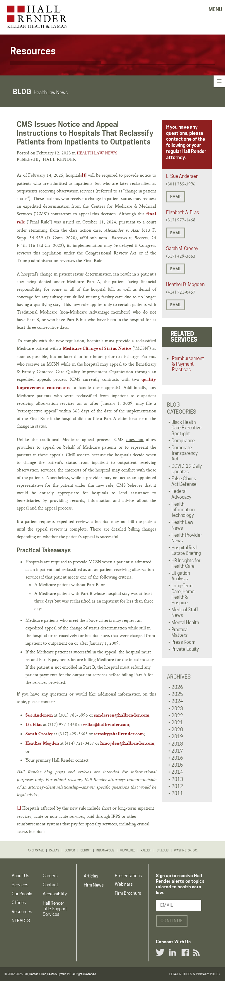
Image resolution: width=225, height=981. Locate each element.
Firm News (94, 885)
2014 (177, 772)
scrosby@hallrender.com (119, 734)
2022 (177, 715)
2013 (177, 779)
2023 (177, 708)
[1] (84, 175)
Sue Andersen (39, 715)
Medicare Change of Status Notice (97, 349)
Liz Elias (33, 725)
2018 (177, 744)
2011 (177, 793)
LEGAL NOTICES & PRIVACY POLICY (195, 974)
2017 (177, 751)
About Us (20, 875)
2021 (177, 722)
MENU (215, 9)
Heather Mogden (42, 743)
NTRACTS (21, 920)
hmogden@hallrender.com (127, 743)
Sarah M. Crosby (182, 248)
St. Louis (162, 850)
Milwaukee (127, 850)
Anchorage (36, 850)
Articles (91, 876)
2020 (177, 729)
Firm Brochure (128, 893)
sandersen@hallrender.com (121, 715)
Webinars (124, 884)
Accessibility (55, 893)
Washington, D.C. (185, 850)
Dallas (54, 850)
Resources (22, 911)
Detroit (86, 850)
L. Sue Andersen (182, 176)
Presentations (128, 875)
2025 (177, 694)
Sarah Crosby (39, 734)
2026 (177, 687)
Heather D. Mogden (185, 284)
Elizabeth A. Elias (182, 212)
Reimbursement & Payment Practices (188, 364)
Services (20, 884)
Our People (22, 893)
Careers (50, 875)
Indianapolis (105, 850)
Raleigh (146, 850)
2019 (177, 736)
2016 (177, 758)
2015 (177, 765)
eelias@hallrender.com (106, 725)
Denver (70, 850)
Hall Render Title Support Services (55, 909)
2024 (177, 701)
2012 (177, 786)
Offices (19, 902)
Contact (50, 884)
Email (175, 197)
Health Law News (97, 153)
